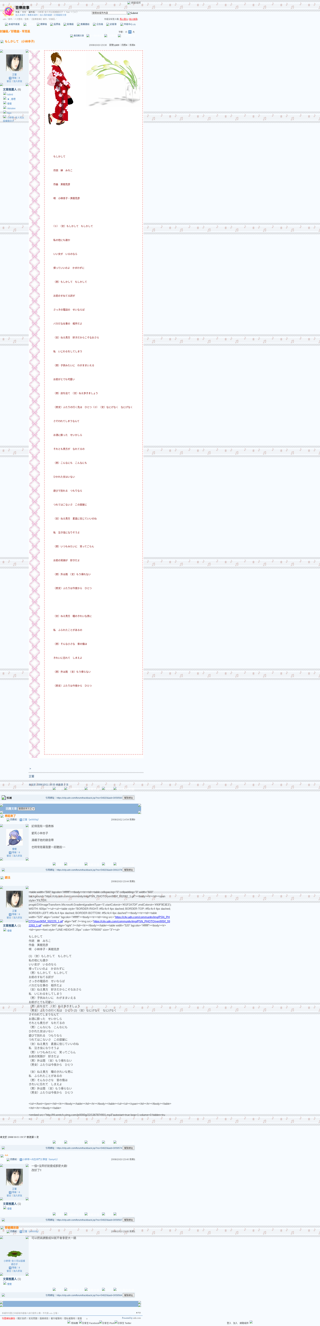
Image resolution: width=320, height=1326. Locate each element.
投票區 (56, 24)
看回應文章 (78, 36)
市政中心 (129, 24)
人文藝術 (18, 19)
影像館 (70, 24)
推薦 (132, 45)
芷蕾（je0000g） (31, 819)
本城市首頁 (14, 24)
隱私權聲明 (69, 1318)
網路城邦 (136, 2)
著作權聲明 (56, 1318)
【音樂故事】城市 (39, 19)
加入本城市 (20, 15)
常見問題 (33, 1318)
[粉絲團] (68, 1321)
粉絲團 (74, 1323)
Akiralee (11, 108)
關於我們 (21, 1318)
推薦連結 (84, 24)
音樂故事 (22, 8)
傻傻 (23, 12)
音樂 (26, 19)
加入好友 (17, 81)
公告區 (99, 24)
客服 (79, 1318)
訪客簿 (112, 24)
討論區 (30, 24)
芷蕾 (14, 74)
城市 (10, 19)
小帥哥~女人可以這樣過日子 (50, 12)
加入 (235, 1323)
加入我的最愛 (46, 15)
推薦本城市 (33, 15)
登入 (229, 1323)
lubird (10, 94)
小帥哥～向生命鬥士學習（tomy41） (41, 1159)
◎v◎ (75, 12)
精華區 (43, 24)
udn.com (137, 1318)
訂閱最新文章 (60, 15)
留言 (9, 81)
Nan (68, 12)
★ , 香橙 (11, 99)
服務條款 (44, 1318)
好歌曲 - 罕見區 (20, 31)
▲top (138, 1312)
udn (4, 19)
